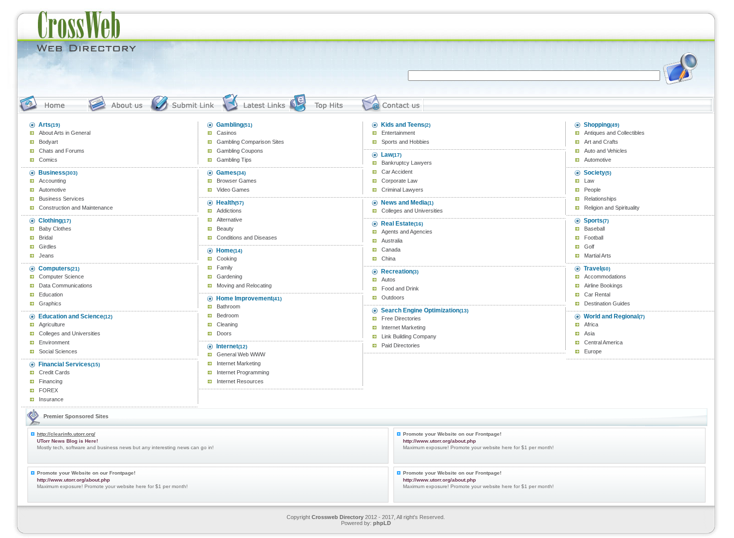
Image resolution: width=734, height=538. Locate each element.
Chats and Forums (61, 151)
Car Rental (597, 294)
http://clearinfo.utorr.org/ (66, 434)
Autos (388, 279)
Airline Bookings (603, 285)
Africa (591, 324)
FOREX (48, 390)
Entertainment (398, 133)
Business (51, 172)
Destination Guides (607, 303)
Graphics (50, 303)
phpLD (382, 523)
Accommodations (605, 276)
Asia (589, 333)
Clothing (50, 220)
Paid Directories (400, 345)
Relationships (600, 199)
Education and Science (70, 316)
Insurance (51, 399)
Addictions (229, 211)
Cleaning (227, 324)
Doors (224, 333)
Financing (50, 381)
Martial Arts (597, 256)
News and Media (404, 202)
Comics (48, 160)
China (388, 259)
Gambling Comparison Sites (250, 142)
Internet (227, 346)
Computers (54, 268)
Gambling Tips (234, 160)
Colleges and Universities (69, 333)
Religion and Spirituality (612, 208)
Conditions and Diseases (247, 238)
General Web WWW (241, 354)
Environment (54, 342)
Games (226, 172)
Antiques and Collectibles (614, 133)
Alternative (229, 220)
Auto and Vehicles (605, 151)
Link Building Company (408, 336)
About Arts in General (64, 133)
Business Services (61, 199)
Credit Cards (54, 372)
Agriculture (52, 324)
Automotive (52, 190)
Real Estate (397, 223)
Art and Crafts (601, 142)
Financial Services (64, 364)
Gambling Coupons (240, 151)
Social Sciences (58, 351)
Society (594, 172)
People (592, 190)
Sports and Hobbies (405, 142)
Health (225, 202)
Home (224, 250)
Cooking (227, 259)
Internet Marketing (239, 363)
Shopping (597, 124)
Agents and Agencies (406, 232)
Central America (603, 342)
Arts (44, 124)
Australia (391, 241)
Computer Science (61, 276)
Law (386, 154)
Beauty (225, 229)
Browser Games (237, 181)
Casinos (227, 133)
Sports (593, 220)
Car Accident (396, 172)
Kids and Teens (402, 124)
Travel (592, 268)
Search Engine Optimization (420, 310)
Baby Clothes (55, 229)
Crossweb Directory (338, 517)
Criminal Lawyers (402, 190)
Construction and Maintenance (76, 208)
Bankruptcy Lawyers (406, 163)
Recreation (396, 271)
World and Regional (611, 316)
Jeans (46, 256)
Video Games (233, 190)
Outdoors (392, 297)
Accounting (52, 181)
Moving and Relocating (244, 285)
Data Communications (65, 285)
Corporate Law (399, 181)
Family (225, 267)
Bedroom (228, 315)
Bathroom (228, 306)
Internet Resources (240, 381)
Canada (390, 250)
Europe (593, 351)
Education (51, 294)
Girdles (47, 247)
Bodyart (48, 142)
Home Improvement (244, 298)
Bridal (45, 238)
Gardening (229, 276)
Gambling (229, 124)
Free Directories (401, 318)
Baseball (594, 229)
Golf (589, 247)
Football (593, 238)
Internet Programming (243, 372)
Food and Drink (400, 288)
